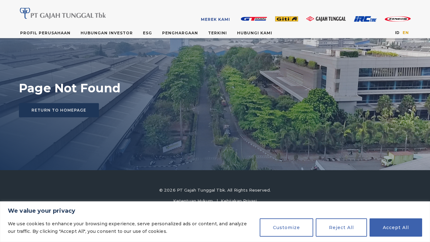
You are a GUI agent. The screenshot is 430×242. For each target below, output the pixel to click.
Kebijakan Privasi (239, 200)
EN (405, 32)
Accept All (396, 227)
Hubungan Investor (107, 33)
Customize (286, 227)
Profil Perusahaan (45, 33)
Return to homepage (58, 110)
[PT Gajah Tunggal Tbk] (62, 13)
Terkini (217, 33)
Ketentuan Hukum (193, 200)
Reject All (341, 227)
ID (397, 32)
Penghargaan (180, 33)
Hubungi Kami (254, 33)
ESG (147, 33)
